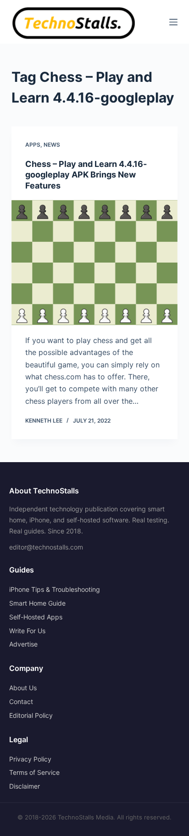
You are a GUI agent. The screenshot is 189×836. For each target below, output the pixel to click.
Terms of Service (34, 772)
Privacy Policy (30, 759)
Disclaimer (24, 786)
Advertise (23, 644)
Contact (21, 701)
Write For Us (27, 631)
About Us (23, 688)
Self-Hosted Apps (35, 617)
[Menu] (173, 22)
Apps (32, 144)
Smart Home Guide (37, 603)
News (52, 144)
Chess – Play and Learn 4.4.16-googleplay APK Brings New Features (86, 174)
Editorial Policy (31, 715)
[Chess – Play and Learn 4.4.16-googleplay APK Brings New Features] (94, 262)
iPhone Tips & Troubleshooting (54, 589)
